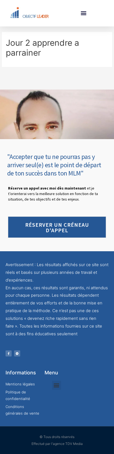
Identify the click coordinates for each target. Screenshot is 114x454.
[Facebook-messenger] (17, 353)
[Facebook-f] (9, 353)
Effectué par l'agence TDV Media (57, 444)
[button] (83, 13)
